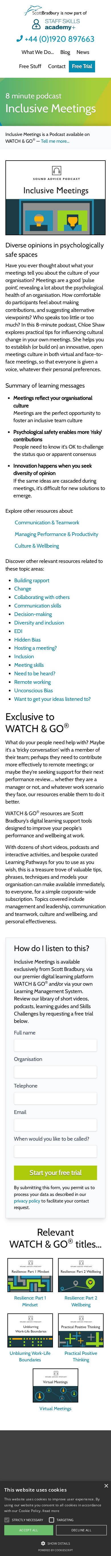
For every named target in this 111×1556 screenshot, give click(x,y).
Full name (25, 1032)
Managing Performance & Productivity (56, 534)
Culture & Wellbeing (37, 546)
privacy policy (27, 1201)
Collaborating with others (42, 597)
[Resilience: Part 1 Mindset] (30, 1275)
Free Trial (82, 66)
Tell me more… (55, 141)
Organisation (28, 1059)
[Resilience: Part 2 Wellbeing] (81, 1275)
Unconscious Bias (33, 690)
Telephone (26, 1085)
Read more (50, 1511)
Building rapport (31, 580)
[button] (27, 1520)
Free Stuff (30, 66)
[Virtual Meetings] (55, 1385)
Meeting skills (29, 665)
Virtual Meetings (55, 1408)
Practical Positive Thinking (81, 1356)
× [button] (106, 1486)
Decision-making (33, 614)
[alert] (55, 1518)
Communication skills (37, 605)
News (83, 52)
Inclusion (24, 656)
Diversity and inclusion (39, 622)
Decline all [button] (81, 1530)
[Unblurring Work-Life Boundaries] (30, 1330)
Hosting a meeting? (35, 648)
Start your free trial (56, 1172)
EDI (18, 631)
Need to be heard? (35, 673)
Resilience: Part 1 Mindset (30, 1301)
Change (22, 588)
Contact (56, 66)
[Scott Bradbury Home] (55, 18)
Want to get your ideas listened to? (52, 699)
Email (20, 1112)
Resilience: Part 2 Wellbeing (81, 1301)
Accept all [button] (28, 1530)
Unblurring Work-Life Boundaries (30, 1356)
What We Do (36, 52)
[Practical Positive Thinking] (81, 1330)
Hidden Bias (27, 639)
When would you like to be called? (51, 1139)
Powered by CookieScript (55, 1550)
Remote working (32, 682)
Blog (65, 52)
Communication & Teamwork (47, 522)
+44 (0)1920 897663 (59, 39)
